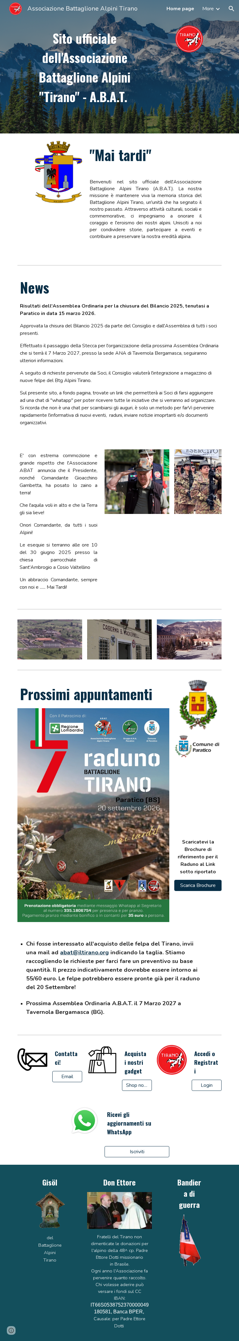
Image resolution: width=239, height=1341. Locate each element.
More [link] (208, 8)
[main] (84, 66)
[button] (231, 8)
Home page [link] (180, 8)
